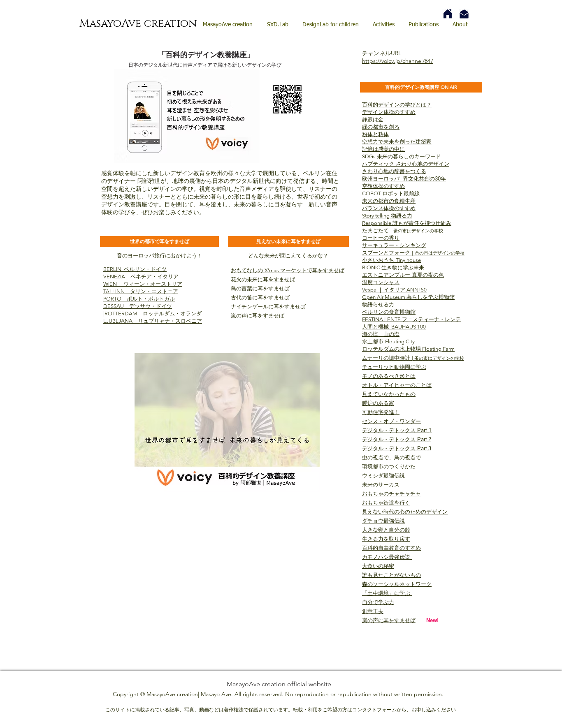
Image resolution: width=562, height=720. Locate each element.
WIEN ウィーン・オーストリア (142, 284)
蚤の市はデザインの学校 (418, 230)
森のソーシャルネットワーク (397, 584)
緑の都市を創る (380, 127)
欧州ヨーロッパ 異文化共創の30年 (404, 179)
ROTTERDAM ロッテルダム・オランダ (153, 313)
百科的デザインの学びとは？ (397, 105)
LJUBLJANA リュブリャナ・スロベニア (152, 321)
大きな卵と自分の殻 (386, 530)
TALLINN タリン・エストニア (140, 291)
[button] (159, 241)
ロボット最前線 (401, 193)
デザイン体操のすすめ (389, 112)
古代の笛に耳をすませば (260, 297)
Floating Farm (438, 349)
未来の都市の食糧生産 (389, 201)
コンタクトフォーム (374, 709)
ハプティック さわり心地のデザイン (405, 164)
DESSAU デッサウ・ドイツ (137, 306)
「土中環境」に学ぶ (387, 593)
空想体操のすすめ (383, 186)
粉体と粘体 (375, 134)
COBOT (372, 193)
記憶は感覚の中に (383, 149)
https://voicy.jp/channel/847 (397, 61)
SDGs (369, 156)
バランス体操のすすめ (389, 208)
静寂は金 (372, 119)
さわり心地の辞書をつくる (394, 171)
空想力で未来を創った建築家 (397, 142)
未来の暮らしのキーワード (409, 156)
